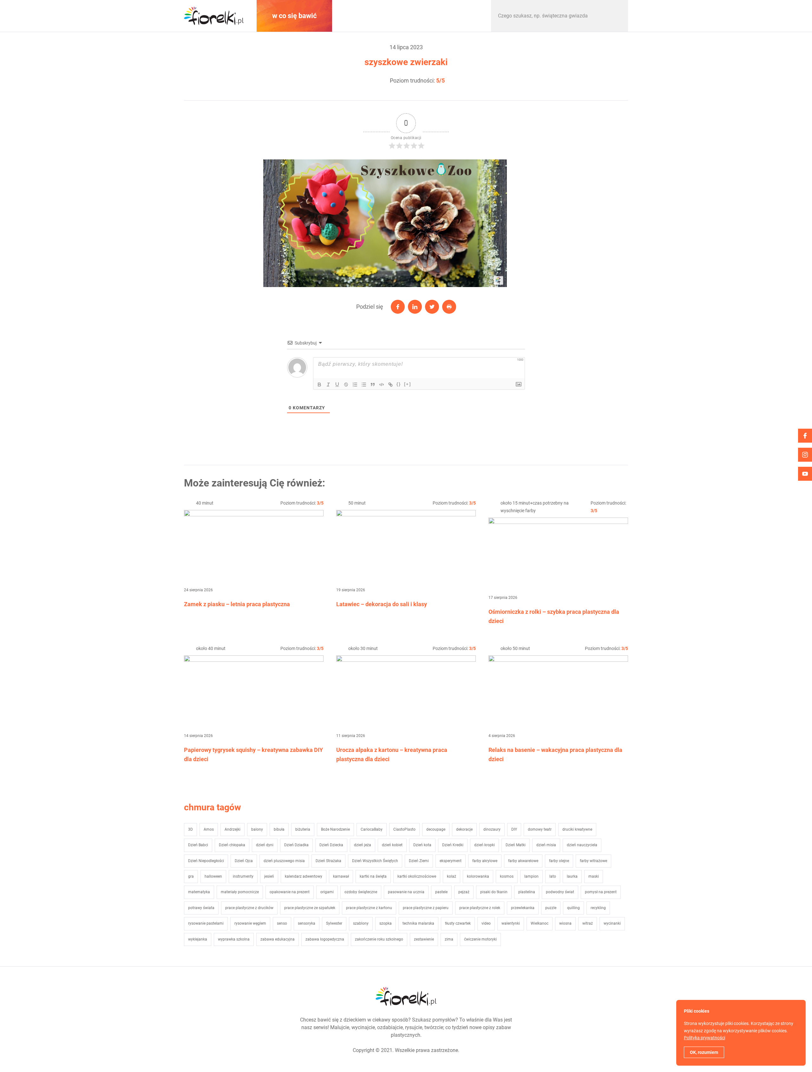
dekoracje (464, 829)
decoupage (435, 829)
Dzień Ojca (244, 861)
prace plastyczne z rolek (479, 908)
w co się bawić (294, 16)
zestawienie (424, 939)
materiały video (372, 16)
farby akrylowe (484, 861)
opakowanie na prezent (290, 892)
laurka (572, 876)
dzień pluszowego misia (284, 861)
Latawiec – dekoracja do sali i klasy (381, 604)
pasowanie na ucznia (406, 892)
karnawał (341, 876)
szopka (385, 923)
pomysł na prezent (601, 892)
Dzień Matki (516, 845)
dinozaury (492, 829)
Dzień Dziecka (331, 845)
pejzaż (463, 892)
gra (191, 876)
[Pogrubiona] (319, 384)
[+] (407, 384)
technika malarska (418, 923)
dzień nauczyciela (582, 845)
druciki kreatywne (577, 829)
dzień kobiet (392, 845)
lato (552, 876)
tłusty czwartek (458, 923)
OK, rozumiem (704, 1052)
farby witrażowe (593, 861)
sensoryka (306, 923)
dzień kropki (484, 845)
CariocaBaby (372, 829)
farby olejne (559, 861)
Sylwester (334, 923)
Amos (209, 829)
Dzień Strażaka (328, 861)
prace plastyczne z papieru (426, 908)
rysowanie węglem (250, 923)
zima (449, 939)
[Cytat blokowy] (372, 384)
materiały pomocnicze (240, 892)
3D (190, 829)
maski (593, 876)
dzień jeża (362, 845)
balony (257, 829)
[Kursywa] (328, 384)
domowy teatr (540, 829)
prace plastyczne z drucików (249, 908)
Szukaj (617, 16)
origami (327, 892)
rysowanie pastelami (206, 923)
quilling (573, 908)
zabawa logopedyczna (324, 939)
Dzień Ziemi (419, 861)
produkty (450, 16)
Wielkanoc (539, 923)
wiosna (565, 923)
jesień (269, 876)
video (486, 923)
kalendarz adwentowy (303, 876)
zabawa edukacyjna (277, 939)
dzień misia (546, 845)
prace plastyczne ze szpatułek (309, 908)
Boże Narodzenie (335, 829)
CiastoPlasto (404, 829)
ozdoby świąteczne (360, 892)
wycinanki (612, 923)
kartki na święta (373, 876)
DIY (514, 829)
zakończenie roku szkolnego (379, 939)
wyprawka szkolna (234, 939)
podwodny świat (560, 892)
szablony (361, 923)
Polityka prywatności (704, 1037)
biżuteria (302, 829)
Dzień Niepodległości (206, 861)
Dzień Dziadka (296, 845)
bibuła (279, 829)
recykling (598, 908)
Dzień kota (422, 845)
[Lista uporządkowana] (354, 384)
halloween (213, 876)
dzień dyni (264, 845)
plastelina (526, 892)
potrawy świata (201, 908)
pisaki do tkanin (494, 892)
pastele (441, 892)
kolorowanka (478, 876)
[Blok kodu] (381, 384)
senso (282, 923)
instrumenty (243, 876)
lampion (531, 876)
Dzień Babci (198, 845)
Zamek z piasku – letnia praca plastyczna (237, 604)
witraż (587, 923)
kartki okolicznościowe (416, 876)
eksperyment (451, 861)
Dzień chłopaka (232, 845)
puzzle (550, 908)
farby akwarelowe (523, 861)
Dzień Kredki (452, 845)
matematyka (199, 892)
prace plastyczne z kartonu (369, 908)
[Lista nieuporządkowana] (363, 384)
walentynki (510, 923)
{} (398, 384)
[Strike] (346, 384)
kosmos (507, 876)
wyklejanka (197, 939)
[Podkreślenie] (337, 384)
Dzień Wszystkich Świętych (375, 861)
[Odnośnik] (390, 384)
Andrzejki (232, 829)
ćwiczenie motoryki (480, 939)
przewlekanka (522, 908)
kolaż (451, 876)
